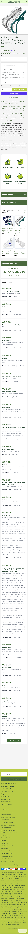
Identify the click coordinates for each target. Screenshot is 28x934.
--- (1, 807)
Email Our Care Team (7, 791)
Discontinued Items (7, 822)
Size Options (4, 56)
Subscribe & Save (6, 814)
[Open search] (4, 1)
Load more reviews (14, 740)
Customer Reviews (14, 263)
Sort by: (4, 282)
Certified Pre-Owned (7, 812)
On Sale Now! (5, 809)
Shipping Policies (6, 851)
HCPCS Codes (5, 835)
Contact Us (4, 843)
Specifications (14, 194)
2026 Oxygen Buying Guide (9, 832)
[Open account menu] (23, 1)
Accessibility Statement (8, 861)
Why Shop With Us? (7, 846)
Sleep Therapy (5, 796)
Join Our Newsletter (14, 779)
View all (24, 211)
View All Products (6, 819)
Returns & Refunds (6, 858)
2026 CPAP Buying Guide (8, 830)
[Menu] (1, 1)
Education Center (6, 827)
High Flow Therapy (6, 804)
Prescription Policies (7, 853)
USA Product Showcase (8, 817)
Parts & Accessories (14, 202)
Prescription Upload (7, 856)
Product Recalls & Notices (8, 838)
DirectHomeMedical (15, 928)
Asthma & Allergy (6, 801)
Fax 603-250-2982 (6, 788)
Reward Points (5, 848)
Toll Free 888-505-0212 (7, 786)
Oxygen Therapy (6, 799)
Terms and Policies (14, 931)
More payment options (14, 97)
